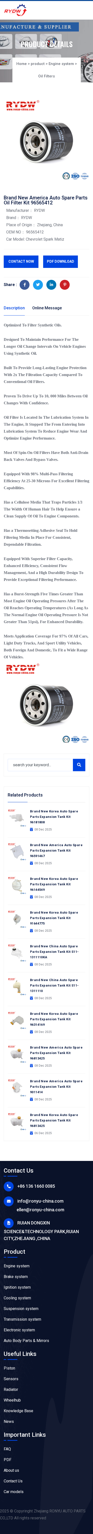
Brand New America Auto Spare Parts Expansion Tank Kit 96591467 (56, 850)
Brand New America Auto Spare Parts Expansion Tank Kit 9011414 (56, 1086)
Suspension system (21, 1308)
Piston (9, 1368)
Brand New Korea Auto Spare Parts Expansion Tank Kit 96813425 (54, 1120)
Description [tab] (14, 308)
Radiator (11, 1389)
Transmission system (22, 1319)
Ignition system (17, 1287)
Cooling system (17, 1298)
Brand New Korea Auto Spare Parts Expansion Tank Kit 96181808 (54, 816)
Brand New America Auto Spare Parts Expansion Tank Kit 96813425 (56, 1053)
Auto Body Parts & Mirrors (26, 1340)
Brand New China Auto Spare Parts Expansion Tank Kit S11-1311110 (54, 985)
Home (21, 64)
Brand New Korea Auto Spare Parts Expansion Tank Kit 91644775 (54, 918)
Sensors (11, 1378)
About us (11, 1470)
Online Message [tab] (47, 308)
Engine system (61, 64)
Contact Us (13, 1481)
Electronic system (19, 1330)
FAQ (7, 1449)
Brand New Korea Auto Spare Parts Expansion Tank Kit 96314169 (54, 1019)
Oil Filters (46, 76)
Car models (14, 1491)
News (9, 1421)
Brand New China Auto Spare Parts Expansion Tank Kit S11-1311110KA (54, 951)
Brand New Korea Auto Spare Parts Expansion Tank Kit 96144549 (54, 884)
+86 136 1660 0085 (36, 1186)
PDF (7, 1459)
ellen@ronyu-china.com (40, 1209)
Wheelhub (12, 1400)
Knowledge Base (18, 1410)
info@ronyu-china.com (40, 1201)
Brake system (16, 1276)
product (38, 64)
